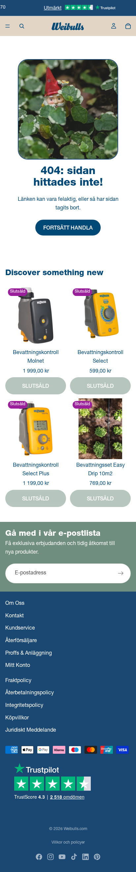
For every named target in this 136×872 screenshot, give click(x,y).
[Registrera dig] (121, 573)
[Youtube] (62, 857)
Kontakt (14, 616)
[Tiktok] (74, 857)
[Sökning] (22, 26)
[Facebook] (39, 857)
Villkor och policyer (68, 843)
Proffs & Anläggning (28, 653)
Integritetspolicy (24, 705)
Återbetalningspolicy (29, 693)
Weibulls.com (75, 829)
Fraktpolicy (18, 681)
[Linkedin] (85, 857)
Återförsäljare (21, 641)
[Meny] (7, 26)
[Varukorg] (128, 26)
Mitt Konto (17, 666)
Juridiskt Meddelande (30, 730)
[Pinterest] (97, 857)
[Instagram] (50, 857)
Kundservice (20, 629)
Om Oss (14, 604)
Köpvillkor (17, 718)
